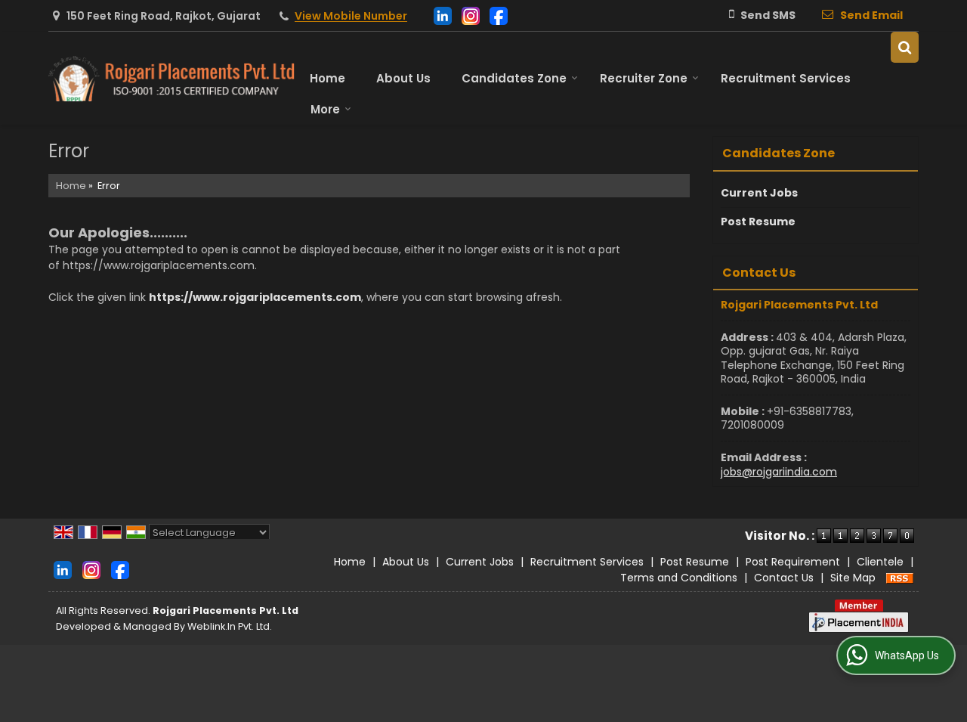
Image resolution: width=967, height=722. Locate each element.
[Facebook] (499, 14)
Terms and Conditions (678, 577)
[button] (351, 16)
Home (327, 78)
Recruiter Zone (643, 78)
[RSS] (899, 577)
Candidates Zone (514, 78)
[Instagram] (471, 14)
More (325, 109)
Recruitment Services (786, 78)
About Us (403, 78)
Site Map (853, 577)
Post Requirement (793, 561)
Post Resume (758, 221)
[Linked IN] (443, 14)
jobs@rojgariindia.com (779, 471)
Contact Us (784, 577)
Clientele (880, 561)
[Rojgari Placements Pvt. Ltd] (171, 78)
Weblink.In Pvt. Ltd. (229, 626)
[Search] (905, 47)
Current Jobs (759, 192)
